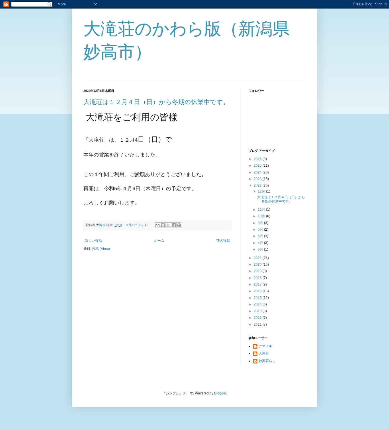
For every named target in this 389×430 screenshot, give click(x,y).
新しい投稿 (93, 241)
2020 (258, 264)
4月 (261, 243)
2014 (258, 304)
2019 (258, 271)
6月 (261, 229)
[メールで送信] (157, 225)
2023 (258, 179)
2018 (258, 278)
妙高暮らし (267, 361)
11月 (262, 210)
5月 (261, 236)
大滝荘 (264, 353)
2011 (258, 324)
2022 (258, 185)
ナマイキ (265, 346)
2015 (258, 298)
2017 (258, 284)
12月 (262, 191)
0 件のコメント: (137, 225)
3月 (261, 249)
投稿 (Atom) (101, 249)
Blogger (220, 393)
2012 (258, 318)
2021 (258, 258)
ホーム (159, 241)
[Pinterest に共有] (179, 225)
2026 (258, 159)
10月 (262, 216)
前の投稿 (223, 241)
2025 (258, 166)
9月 (261, 223)
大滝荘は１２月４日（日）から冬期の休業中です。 (156, 102)
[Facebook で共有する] (174, 225)
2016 (258, 291)
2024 (258, 172)
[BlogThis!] (163, 225)
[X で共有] (168, 225)
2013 (258, 311)
